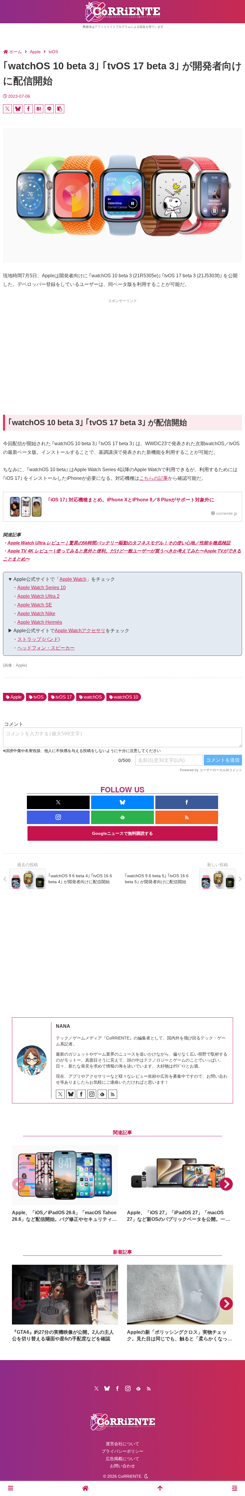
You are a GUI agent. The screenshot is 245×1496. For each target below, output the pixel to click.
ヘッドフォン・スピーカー (46, 647)
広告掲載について (122, 1458)
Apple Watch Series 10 (41, 587)
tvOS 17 (64, 696)
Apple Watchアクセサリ (80, 630)
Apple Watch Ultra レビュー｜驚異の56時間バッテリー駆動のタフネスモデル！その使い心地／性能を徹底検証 (119, 542)
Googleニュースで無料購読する (122, 833)
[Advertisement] (122, 346)
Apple (16, 696)
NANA (63, 1026)
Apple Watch (72, 579)
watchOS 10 (126, 696)
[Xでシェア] (7, 108)
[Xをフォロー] (58, 802)
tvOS (38, 696)
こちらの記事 (153, 478)
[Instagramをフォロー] (58, 817)
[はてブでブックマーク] (38, 108)
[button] (59, 108)
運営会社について (122, 1443)
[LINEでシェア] (49, 108)
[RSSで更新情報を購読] (186, 817)
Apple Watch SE (34, 604)
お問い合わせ (122, 1465)
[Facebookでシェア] (28, 108)
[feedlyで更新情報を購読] (122, 817)
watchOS (93, 696)
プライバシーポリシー (122, 1451)
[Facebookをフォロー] (186, 802)
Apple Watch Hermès (39, 622)
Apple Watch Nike (36, 613)
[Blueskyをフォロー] (122, 802)
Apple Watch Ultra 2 (38, 596)
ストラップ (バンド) (38, 639)
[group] (65, 1184)
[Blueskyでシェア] (17, 108)
